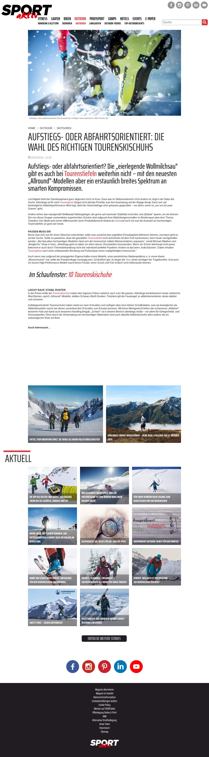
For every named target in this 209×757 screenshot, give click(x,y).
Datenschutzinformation (104, 697)
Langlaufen (95, 23)
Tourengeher (67, 202)
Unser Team (104, 723)
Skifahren (67, 23)
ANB (104, 716)
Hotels (124, 18)
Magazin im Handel (104, 693)
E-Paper (150, 18)
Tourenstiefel (95, 238)
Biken (67, 18)
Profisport (97, 18)
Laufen (55, 18)
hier (117, 220)
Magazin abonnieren (104, 689)
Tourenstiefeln (80, 173)
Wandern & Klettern (48, 23)
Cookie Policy (104, 704)
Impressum (104, 727)
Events (137, 18)
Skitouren (81, 23)
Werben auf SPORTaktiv (104, 708)
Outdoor (80, 18)
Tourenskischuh (61, 293)
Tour (128, 259)
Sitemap (104, 731)
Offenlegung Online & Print (104, 712)
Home (31, 128)
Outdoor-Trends (112, 23)
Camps (112, 18)
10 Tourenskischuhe (89, 274)
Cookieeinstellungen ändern (104, 700)
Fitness (42, 18)
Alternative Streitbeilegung (104, 720)
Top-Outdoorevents (134, 23)
